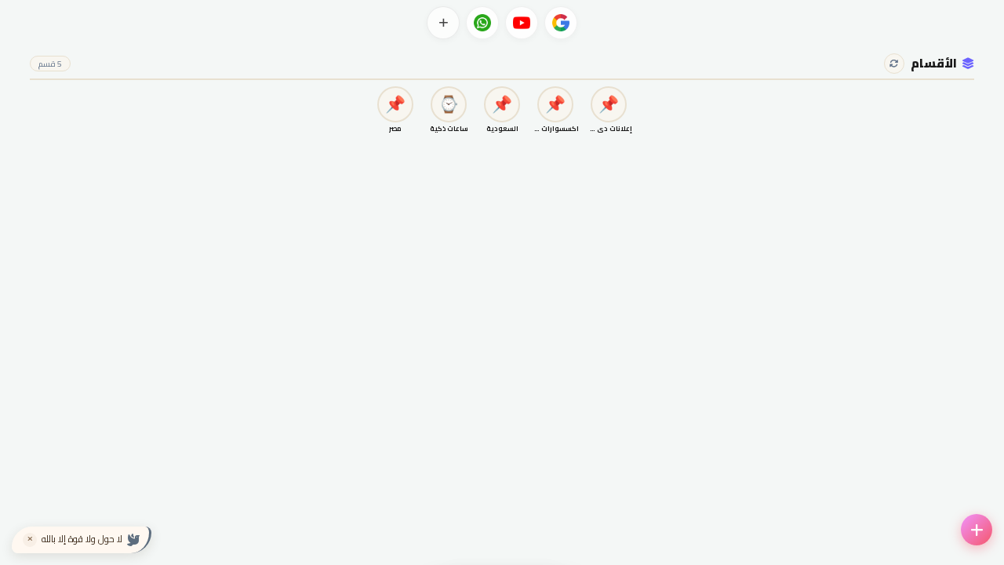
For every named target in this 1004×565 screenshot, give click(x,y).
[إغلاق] (30, 540)
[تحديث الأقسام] (894, 63)
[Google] (560, 22)
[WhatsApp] (482, 22)
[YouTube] (521, 22)
